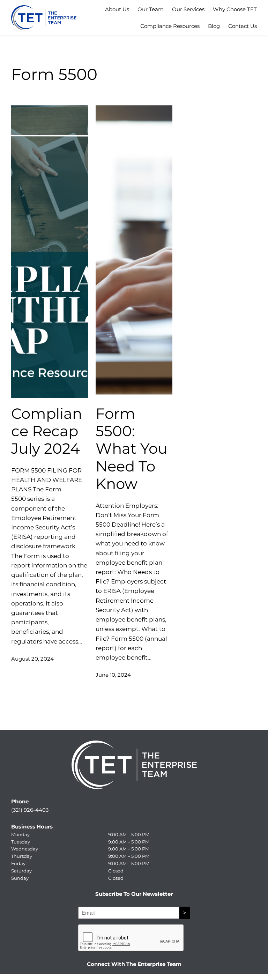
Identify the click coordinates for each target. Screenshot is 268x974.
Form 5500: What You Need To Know (132, 449)
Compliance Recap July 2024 (46, 431)
